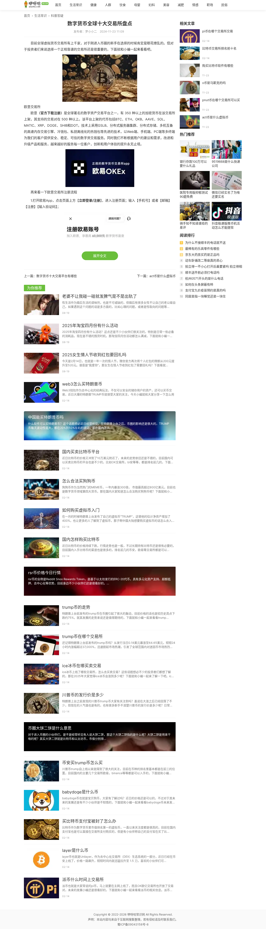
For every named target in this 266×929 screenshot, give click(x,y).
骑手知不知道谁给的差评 (194, 225)
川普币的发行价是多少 (83, 695)
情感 (195, 5)
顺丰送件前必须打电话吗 (202, 272)
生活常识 (76, 5)
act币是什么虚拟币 (162, 276)
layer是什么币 (75, 850)
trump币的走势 (76, 607)
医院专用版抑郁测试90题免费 (194, 194)
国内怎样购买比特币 (81, 539)
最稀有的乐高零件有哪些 (202, 249)
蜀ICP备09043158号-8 (133, 924)
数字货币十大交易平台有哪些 (56, 276)
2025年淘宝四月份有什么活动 (90, 325)
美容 (166, 5)
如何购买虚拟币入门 (81, 510)
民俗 (224, 5)
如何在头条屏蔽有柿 (199, 284)
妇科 (152, 5)
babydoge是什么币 (80, 792)
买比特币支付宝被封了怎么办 (89, 821)
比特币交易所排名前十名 (219, 48)
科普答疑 (57, 16)
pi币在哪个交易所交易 (217, 31)
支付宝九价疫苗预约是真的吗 (205, 290)
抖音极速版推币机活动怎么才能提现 (226, 225)
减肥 (181, 5)
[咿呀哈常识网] (36, 5)
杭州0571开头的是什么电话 (204, 278)
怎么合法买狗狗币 (78, 481)
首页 (58, 5)
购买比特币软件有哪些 (217, 66)
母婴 (137, 5)
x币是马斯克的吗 (214, 83)
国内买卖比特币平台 (81, 451)
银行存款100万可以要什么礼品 (193, 164)
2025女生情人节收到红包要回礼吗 (94, 354)
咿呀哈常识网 (136, 914)
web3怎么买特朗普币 (82, 384)
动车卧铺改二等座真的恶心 (204, 260)
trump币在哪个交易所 (82, 636)
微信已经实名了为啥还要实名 (226, 194)
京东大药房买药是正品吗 (202, 255)
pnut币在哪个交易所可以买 (221, 100)
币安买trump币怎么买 (82, 762)
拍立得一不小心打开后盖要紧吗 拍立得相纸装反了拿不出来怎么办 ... (211, 268)
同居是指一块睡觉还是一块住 (205, 296)
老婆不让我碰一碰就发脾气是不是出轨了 (99, 296)
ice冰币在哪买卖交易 (81, 665)
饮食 (122, 5)
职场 (210, 5)
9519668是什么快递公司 (226, 164)
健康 (93, 5)
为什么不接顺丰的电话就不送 (205, 243)
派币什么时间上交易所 (83, 879)
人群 (108, 5)
